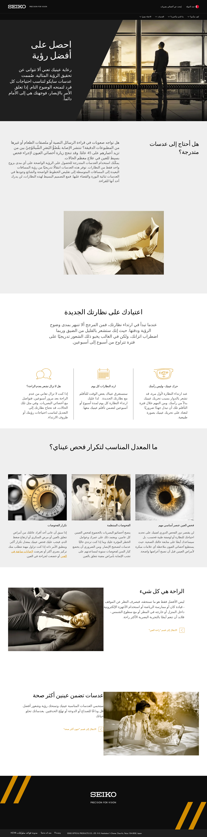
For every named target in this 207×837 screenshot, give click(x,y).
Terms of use (45, 833)
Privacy (57, 833)
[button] (145, 16)
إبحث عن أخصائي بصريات (171, 6)
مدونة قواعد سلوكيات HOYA (24, 833)
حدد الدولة (190, 6)
